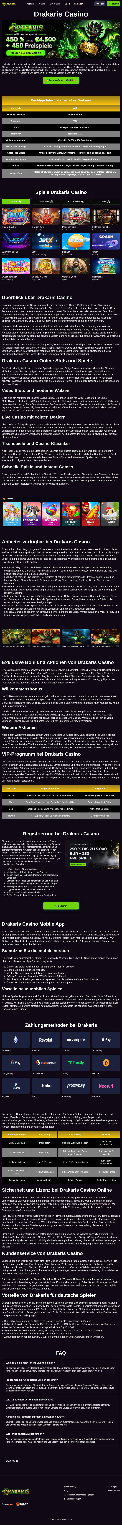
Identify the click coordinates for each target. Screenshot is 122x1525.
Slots (104, 201)
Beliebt (14, 201)
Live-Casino (44, 201)
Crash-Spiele (74, 201)
